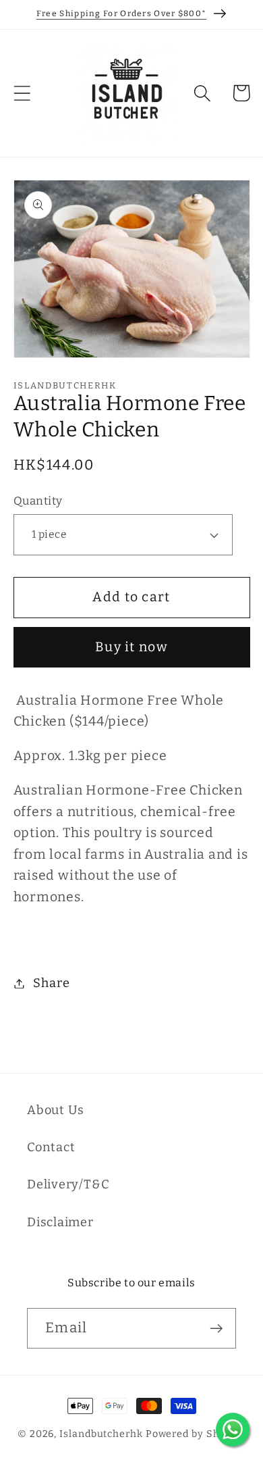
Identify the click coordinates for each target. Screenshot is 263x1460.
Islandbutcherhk (101, 1434)
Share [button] (51, 983)
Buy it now (131, 647)
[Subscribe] (216, 1328)
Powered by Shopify (195, 1434)
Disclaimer (60, 1222)
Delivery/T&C (68, 1184)
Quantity (38, 500)
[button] (22, 93)
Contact (51, 1147)
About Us (55, 1110)
